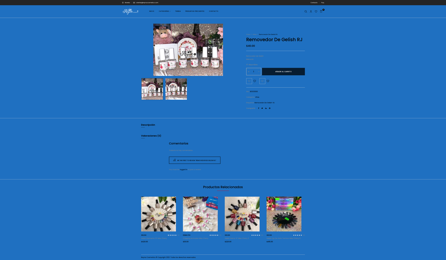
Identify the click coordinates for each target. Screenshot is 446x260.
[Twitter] (262, 108)
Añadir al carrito (283, 71)
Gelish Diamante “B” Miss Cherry (154, 238)
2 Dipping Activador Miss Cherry (195, 238)
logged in (183, 169)
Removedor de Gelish (263, 103)
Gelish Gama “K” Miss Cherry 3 (237, 238)
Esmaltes (186, 235)
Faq (322, 3)
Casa (248, 34)
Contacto (314, 3)
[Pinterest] (269, 108)
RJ (274, 103)
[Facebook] (258, 108)
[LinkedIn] (266, 108)
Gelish (143, 235)
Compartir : (251, 108)
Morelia (127, 3)
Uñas (255, 34)
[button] (321, 11)
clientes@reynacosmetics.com (147, 3)
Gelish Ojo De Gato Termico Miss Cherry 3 (283, 238)
